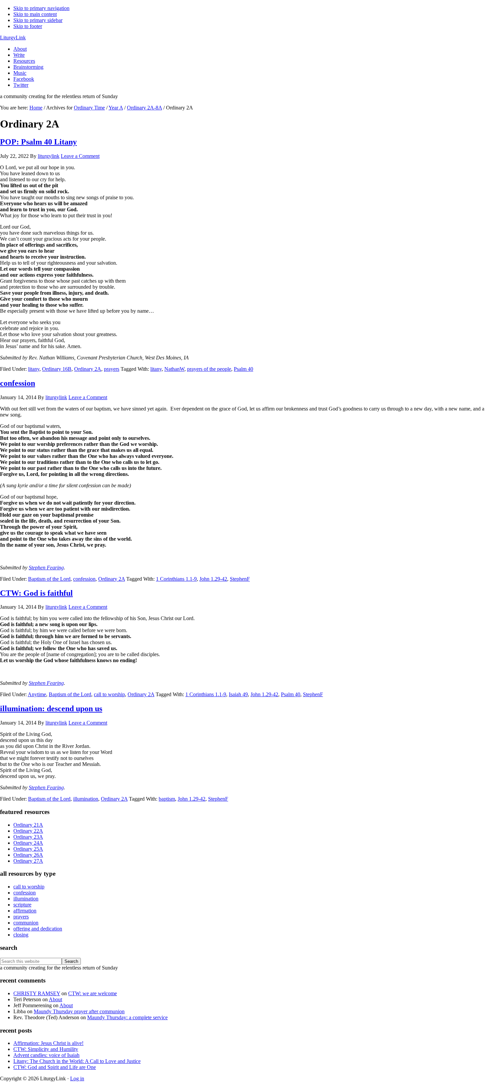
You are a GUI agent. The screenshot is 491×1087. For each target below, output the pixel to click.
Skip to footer (27, 26)
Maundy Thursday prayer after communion (79, 1011)
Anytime (37, 694)
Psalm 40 (243, 369)
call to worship (109, 694)
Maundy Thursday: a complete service (127, 1017)
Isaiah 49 (238, 694)
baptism (167, 799)
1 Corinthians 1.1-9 (176, 579)
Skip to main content (35, 14)
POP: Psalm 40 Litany (38, 142)
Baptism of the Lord (49, 579)
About (55, 999)
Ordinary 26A (28, 855)
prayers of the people (209, 369)
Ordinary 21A (28, 825)
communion (25, 922)
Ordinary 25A (28, 849)
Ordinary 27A (28, 861)
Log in (77, 1078)
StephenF (240, 579)
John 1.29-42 (213, 579)
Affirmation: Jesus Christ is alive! (48, 1043)
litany (33, 369)
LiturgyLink (13, 37)
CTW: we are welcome (92, 993)
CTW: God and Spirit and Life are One (54, 1067)
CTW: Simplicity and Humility (45, 1049)
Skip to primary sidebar (37, 20)
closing (20, 934)
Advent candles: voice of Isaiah (46, 1055)
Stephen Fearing (46, 567)
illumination (85, 799)
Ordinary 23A (28, 837)
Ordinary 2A (87, 369)
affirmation (24, 910)
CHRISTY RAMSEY (36, 993)
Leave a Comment (80, 156)
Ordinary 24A (28, 843)
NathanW (174, 369)
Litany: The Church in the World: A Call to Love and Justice (77, 1061)
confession (17, 383)
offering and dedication (37, 928)
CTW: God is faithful (36, 593)
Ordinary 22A (28, 831)
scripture (22, 904)
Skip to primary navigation (41, 8)
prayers (111, 369)
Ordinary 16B (56, 369)
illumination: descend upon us (51, 708)
